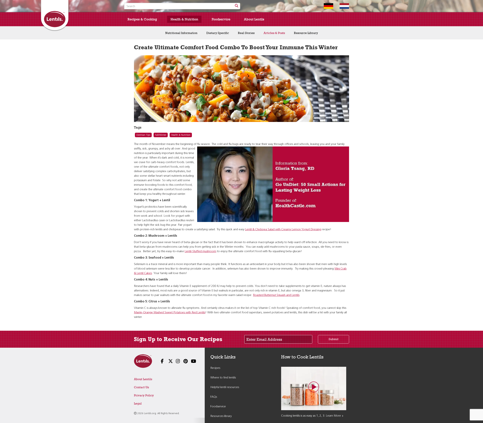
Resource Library (306, 33)
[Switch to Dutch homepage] (341, 6)
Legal (138, 403)
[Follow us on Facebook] (160, 362)
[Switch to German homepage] (325, 6)
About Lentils (254, 19)
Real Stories (246, 33)
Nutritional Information (181, 33)
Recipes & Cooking (142, 19)
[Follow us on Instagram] (175, 362)
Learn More (333, 415)
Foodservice (221, 19)
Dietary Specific (217, 33)
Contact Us (141, 387)
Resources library (221, 416)
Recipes (215, 368)
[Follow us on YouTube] (190, 362)
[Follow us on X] (168, 362)
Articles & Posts (274, 33)
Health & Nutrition (184, 19)
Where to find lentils (223, 377)
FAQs (213, 396)
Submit (333, 339)
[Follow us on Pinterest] (183, 362)
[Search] (236, 6)
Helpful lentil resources (224, 387)
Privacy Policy (144, 395)
